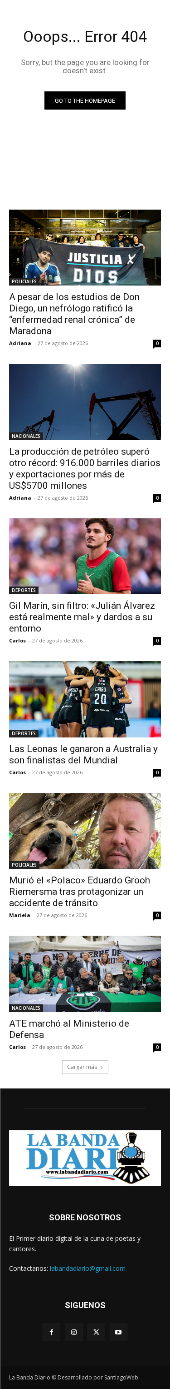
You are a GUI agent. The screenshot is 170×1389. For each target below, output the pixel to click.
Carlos (17, 640)
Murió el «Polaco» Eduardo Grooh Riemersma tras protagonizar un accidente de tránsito (79, 891)
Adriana (20, 343)
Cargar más (82, 1067)
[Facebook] (51, 1332)
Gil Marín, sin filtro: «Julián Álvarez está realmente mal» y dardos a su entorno (82, 617)
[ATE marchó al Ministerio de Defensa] (85, 974)
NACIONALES (26, 436)
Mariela (19, 915)
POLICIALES (24, 281)
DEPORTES (24, 590)
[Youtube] (118, 1332)
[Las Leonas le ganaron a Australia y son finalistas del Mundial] (85, 699)
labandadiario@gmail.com (88, 1268)
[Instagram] (74, 1332)
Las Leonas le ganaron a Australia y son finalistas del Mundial (83, 754)
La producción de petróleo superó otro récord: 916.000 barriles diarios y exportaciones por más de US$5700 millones (84, 468)
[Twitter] (96, 1332)
